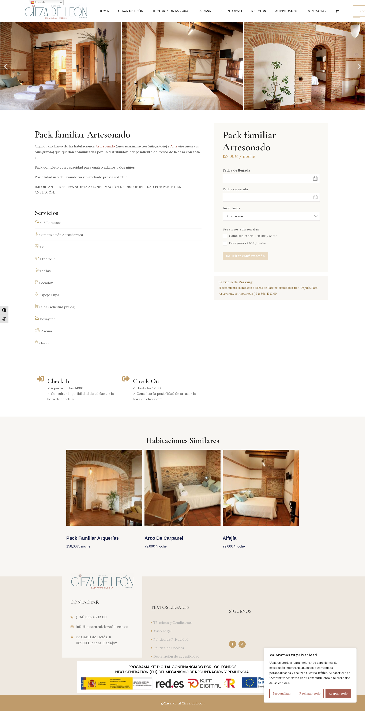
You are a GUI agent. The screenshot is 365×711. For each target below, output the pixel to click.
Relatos (258, 11)
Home (103, 11)
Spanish (39, 2)
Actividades (286, 11)
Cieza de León (130, 11)
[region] (310, 675)
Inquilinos (231, 208)
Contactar (316, 11)
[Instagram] (242, 644)
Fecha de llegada (236, 170)
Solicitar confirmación (245, 256)
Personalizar (282, 693)
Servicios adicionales (241, 229)
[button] (6, 66)
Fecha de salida (235, 189)
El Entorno (231, 11)
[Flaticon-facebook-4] (232, 644)
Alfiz (173, 146)
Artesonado (105, 146)
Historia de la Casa (170, 11)
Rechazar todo (310, 693)
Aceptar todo (338, 693)
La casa (204, 11)
